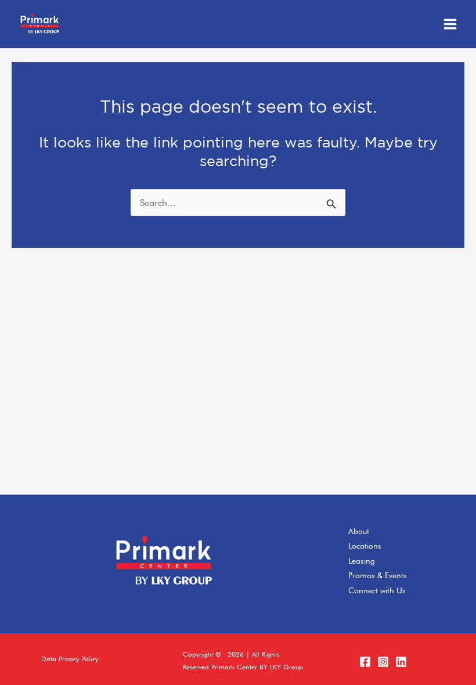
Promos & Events (377, 575)
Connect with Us (377, 590)
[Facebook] (365, 662)
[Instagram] (383, 662)
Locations (364, 545)
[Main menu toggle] (449, 24)
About (358, 531)
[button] (70, 659)
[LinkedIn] (401, 662)
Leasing (361, 560)
